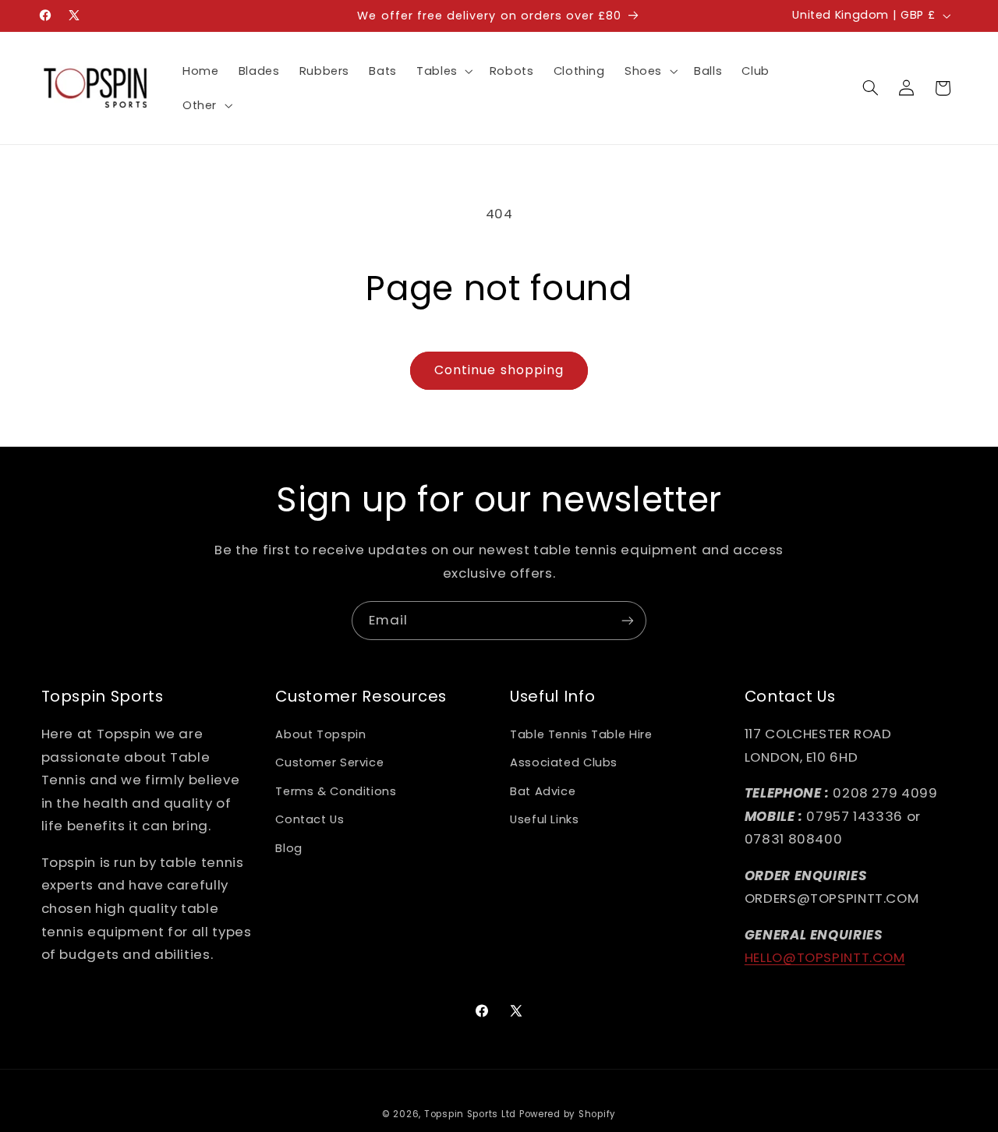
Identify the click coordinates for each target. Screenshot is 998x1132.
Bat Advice (542, 791)
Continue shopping (499, 370)
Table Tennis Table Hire (581, 734)
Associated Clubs (564, 762)
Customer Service (329, 762)
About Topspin (320, 734)
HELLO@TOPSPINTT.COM (825, 957)
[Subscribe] (628, 620)
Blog (289, 848)
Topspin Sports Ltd (470, 1114)
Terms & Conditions (335, 791)
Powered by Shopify (567, 1114)
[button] (443, 71)
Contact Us (309, 819)
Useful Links (544, 819)
